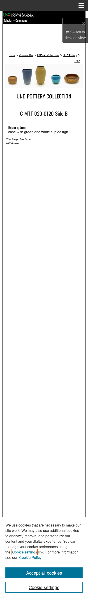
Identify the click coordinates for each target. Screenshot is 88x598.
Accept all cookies (44, 572)
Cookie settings (24, 552)
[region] (44, 557)
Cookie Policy (30, 557)
